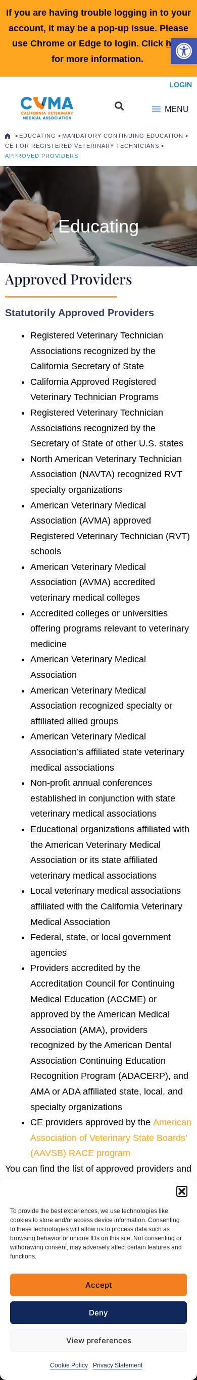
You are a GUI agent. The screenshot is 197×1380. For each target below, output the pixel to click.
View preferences (98, 1340)
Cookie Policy (69, 1365)
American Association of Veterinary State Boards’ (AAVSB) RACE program (110, 1137)
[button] (184, 51)
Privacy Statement (117, 1365)
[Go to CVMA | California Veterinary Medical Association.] (7, 136)
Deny (98, 1312)
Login (180, 85)
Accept (98, 1285)
